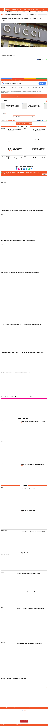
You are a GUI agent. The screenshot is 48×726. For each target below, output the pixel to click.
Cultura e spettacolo (35, 11)
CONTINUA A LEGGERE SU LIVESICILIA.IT (24, 123)
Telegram (12, 11)
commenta (25, 116)
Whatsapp (5, 11)
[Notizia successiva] (46, 101)
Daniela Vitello (23, 465)
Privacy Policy (3, 724)
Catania (21, 9)
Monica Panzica (34, 141)
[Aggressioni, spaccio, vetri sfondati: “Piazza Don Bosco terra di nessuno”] (11, 106)
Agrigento (24, 9)
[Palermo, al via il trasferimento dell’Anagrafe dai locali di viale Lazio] (32, 106)
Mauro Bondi (11, 141)
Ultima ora (19, 11)
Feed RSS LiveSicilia (18, 724)
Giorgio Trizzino (23, 511)
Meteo (26, 11)
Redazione (8, 58)
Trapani (43, 9)
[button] (1, 687)
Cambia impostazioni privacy (27, 724)
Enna (31, 9)
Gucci (6, 113)
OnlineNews (3, 241)
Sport (43, 11)
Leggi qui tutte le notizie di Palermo (24, 96)
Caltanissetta (28, 9)
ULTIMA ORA (14, 9)
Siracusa (40, 9)
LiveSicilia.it (3, 14)
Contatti (7, 724)
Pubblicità (12, 724)
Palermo (18, 9)
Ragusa (37, 9)
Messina (34, 9)
